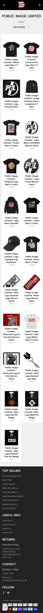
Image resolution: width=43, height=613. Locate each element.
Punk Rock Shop (15, 600)
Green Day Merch (10, 500)
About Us (6, 528)
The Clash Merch (10, 492)
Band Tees (7, 480)
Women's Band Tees (11, 476)
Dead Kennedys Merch (12, 496)
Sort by (21, 22)
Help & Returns (9, 524)
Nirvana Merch (9, 508)
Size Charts (7, 520)
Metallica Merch (9, 504)
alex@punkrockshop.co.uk (14, 580)
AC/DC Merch (8, 484)
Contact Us (7, 532)
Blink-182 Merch (10, 488)
